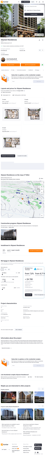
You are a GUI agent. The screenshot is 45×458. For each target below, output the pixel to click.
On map (12, 70)
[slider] (2, 274)
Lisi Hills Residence (5, 54)
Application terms (26, 450)
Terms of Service (37, 10)
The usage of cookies (27, 446)
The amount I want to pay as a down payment (9, 276)
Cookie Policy (29, 10)
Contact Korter (15, 446)
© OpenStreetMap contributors (39, 217)
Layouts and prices (5, 70)
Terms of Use (26, 452)
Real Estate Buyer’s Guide (16, 451)
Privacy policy (26, 448)
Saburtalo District (12, 179)
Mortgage (37, 70)
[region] (22, 199)
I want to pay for (4, 285)
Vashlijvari (18, 179)
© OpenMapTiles (31, 217)
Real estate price (4, 267)
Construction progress (21, 70)
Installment (30, 70)
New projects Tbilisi (5, 179)
